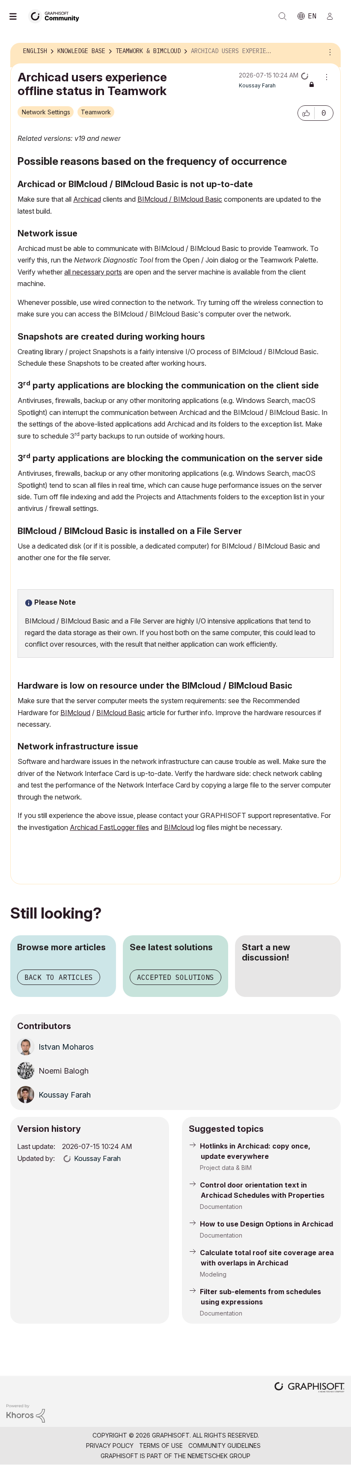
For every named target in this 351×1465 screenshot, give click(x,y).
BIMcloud (75, 712)
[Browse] (17, 16)
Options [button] (328, 51)
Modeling (213, 1274)
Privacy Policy (110, 1445)
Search (282, 16)
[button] (306, 113)
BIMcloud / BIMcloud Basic (179, 199)
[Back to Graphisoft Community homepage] (56, 15)
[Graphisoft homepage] (309, 1388)
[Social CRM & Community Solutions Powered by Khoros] (25, 1412)
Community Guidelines (224, 1445)
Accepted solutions (175, 977)
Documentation (221, 1206)
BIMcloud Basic (120, 712)
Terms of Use (161, 1445)
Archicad (87, 199)
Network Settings (46, 112)
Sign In (333, 16)
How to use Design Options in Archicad (266, 1224)
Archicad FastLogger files (109, 827)
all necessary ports (93, 272)
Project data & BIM (226, 1167)
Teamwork (96, 112)
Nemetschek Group (218, 1455)
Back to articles (58, 977)
